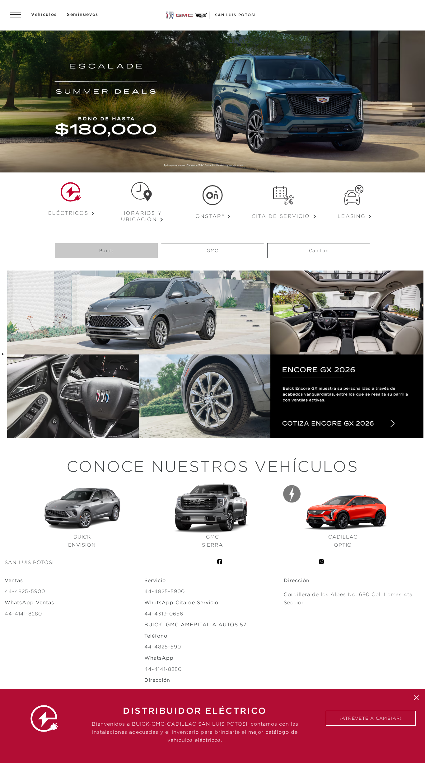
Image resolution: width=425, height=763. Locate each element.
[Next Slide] (417, 101)
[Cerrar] (416, 697)
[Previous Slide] (8, 101)
